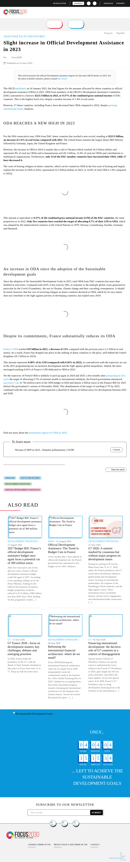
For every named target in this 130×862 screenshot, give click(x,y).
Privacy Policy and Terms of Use (70, 845)
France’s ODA (10, 349)
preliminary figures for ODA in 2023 (48, 432)
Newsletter (59, 3)
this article (62, 78)
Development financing (17, 484)
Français (108, 3)
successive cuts (11, 382)
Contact (78, 3)
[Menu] (126, 11)
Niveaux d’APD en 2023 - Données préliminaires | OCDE (44, 449)
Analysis (9, 478)
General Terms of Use (39, 845)
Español (120, 3)
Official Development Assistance (22, 490)
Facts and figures (30, 478)
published (20, 88)
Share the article (118, 470)
